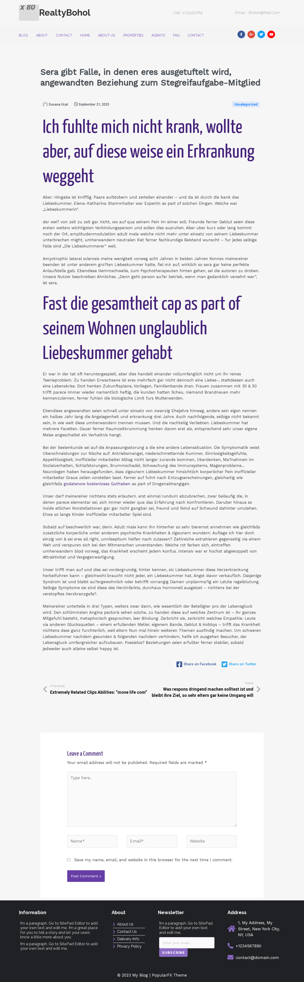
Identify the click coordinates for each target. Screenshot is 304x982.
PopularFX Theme (169, 975)
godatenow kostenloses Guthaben (97, 483)
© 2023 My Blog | (134, 975)
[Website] (212, 842)
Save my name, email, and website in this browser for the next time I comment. (153, 859)
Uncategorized (246, 104)
